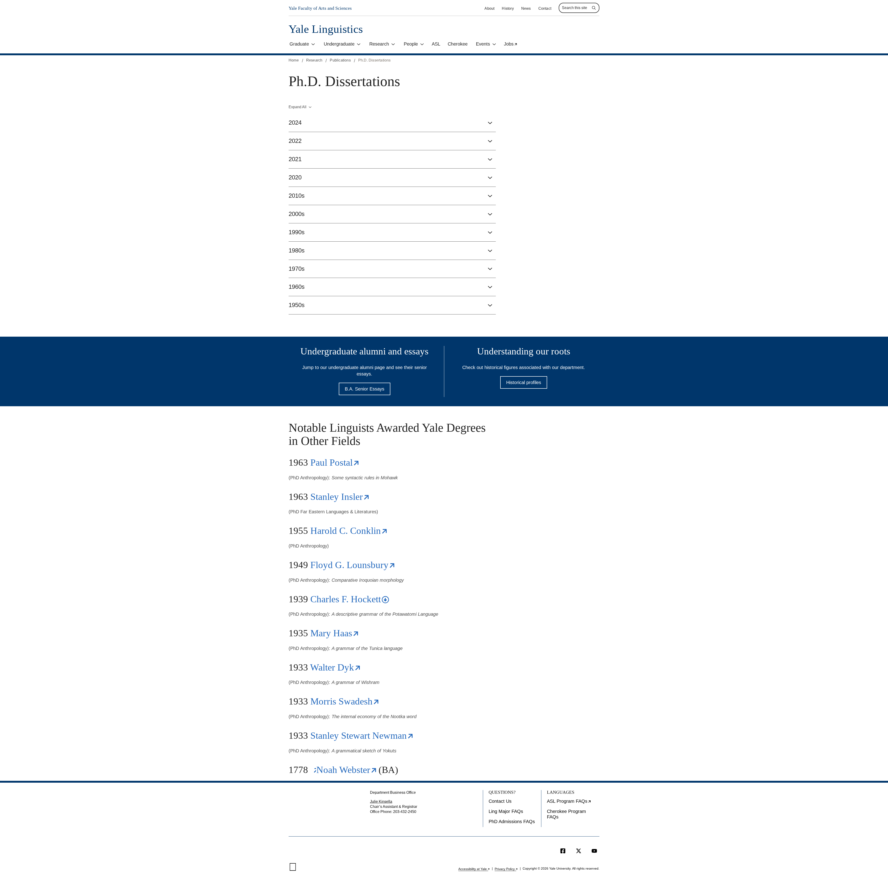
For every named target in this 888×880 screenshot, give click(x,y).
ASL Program (573, 803)
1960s (297, 286)
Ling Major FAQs (506, 811)
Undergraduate (339, 43)
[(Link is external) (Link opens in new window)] (313, 769)
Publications (340, 60)
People (411, 43)
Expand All (297, 107)
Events (483, 43)
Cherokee (458, 43)
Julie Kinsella (381, 801)
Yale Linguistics (326, 29)
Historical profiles (523, 382)
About (489, 8)
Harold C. (348, 530)
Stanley (339, 496)
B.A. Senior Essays (364, 388)
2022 (295, 140)
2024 (295, 122)
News (526, 8)
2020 (295, 177)
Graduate (299, 43)
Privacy (506, 869)
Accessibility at (474, 869)
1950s (297, 305)
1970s (297, 268)
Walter (335, 667)
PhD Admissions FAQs (512, 821)
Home (294, 60)
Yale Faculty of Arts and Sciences (320, 8)
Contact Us (500, 801)
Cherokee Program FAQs (566, 814)
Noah (346, 769)
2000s (297, 213)
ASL (436, 43)
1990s (297, 232)
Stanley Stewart (361, 735)
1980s (297, 250)
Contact (544, 8)
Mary (334, 633)
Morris (344, 701)
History (508, 8)
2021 (295, 159)
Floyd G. (352, 565)
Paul (334, 462)
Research (379, 43)
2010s (297, 195)
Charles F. (349, 599)
